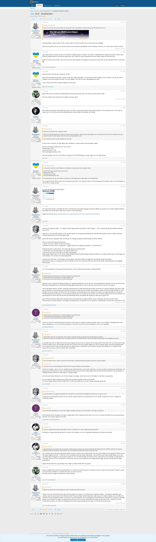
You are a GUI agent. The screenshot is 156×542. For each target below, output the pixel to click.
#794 (124, 355)
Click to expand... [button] (84, 38)
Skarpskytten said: (47, 165)
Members (57, 5)
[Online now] (36, 431)
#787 (124, 162)
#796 (124, 405)
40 (45, 19)
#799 (124, 467)
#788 (124, 186)
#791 (124, 266)
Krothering (38, 38)
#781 (124, 22)
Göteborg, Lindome (36, 67)
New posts (32, 8)
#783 (124, 71)
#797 (124, 424)
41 (48, 19)
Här (55, 324)
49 (55, 19)
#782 (124, 52)
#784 (124, 91)
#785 (124, 107)
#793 (124, 331)
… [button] (38, 19)
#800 (124, 484)
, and (50, 305)
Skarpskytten (34, 16)
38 (40, 19)
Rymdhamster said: (48, 25)
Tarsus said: (46, 364)
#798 (124, 443)
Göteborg (38, 122)
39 (43, 19)
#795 (124, 388)
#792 (124, 309)
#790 (124, 225)
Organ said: (46, 487)
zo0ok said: (46, 273)
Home (33, 5)
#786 (124, 126)
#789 (124, 206)
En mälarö (38, 439)
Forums (39, 5)
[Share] (121, 22)
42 (50, 19)
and (50, 67)
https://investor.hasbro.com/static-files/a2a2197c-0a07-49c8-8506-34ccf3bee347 (77, 214)
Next (59, 19)
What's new (47, 5)
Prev (33, 19)
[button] (52, 5)
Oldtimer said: (46, 129)
